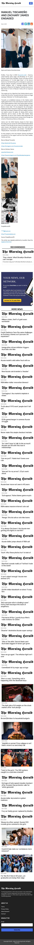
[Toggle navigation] (31, 3)
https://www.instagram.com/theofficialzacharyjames (15, 155)
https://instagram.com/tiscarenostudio (12, 146)
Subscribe (17, 930)
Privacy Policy (5, 909)
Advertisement (5, 911)
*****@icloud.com (5, 231)
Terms (3, 906)
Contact (3, 914)
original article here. (6, 242)
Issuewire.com (22, 75)
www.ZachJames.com (7, 152)
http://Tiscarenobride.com (8, 234)
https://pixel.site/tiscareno (8, 143)
